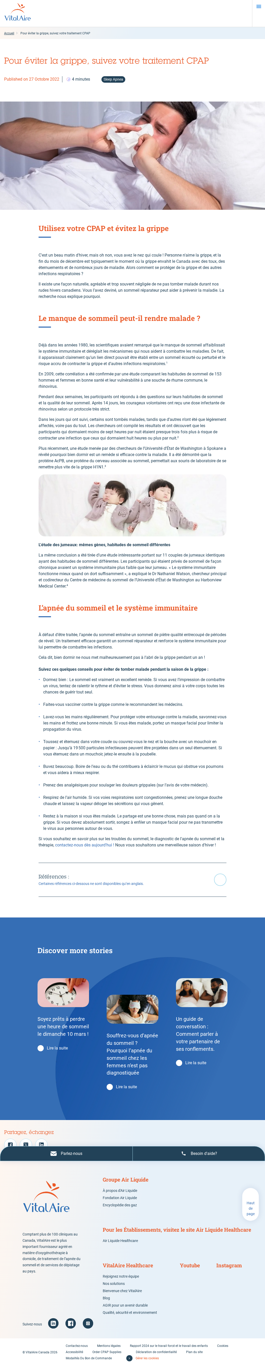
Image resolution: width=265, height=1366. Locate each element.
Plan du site (194, 1352)
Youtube (190, 1265)
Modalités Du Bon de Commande (89, 1358)
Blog (106, 1298)
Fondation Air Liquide (120, 1198)
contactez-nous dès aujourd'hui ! (84, 845)
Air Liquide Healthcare (120, 1241)
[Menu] (258, 6)
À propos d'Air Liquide (120, 1191)
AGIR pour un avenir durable (125, 1305)
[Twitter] (26, 1145)
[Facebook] (10, 1145)
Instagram (229, 1265)
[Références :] (132, 880)
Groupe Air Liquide (125, 1179)
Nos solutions (114, 1284)
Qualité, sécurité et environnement (130, 1312)
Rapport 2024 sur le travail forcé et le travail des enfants (169, 1346)
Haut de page (251, 1208)
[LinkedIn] (41, 1145)
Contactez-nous (77, 1346)
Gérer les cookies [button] (147, 1358)
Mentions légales (109, 1346)
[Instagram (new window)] (88, 1323)
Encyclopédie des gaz (120, 1205)
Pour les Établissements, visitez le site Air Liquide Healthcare (177, 1229)
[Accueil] (17, 13)
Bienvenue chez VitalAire (122, 1291)
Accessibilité (74, 1352)
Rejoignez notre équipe (121, 1276)
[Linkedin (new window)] (53, 1323)
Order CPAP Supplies (106, 1352)
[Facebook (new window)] (70, 1323)
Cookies (222, 1346)
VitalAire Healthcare (128, 1265)
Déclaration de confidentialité (156, 1352)
